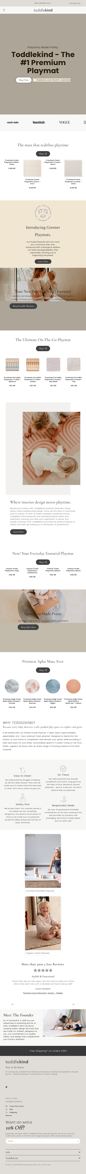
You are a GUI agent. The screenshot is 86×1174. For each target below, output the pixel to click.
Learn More (43, 261)
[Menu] (3, 10)
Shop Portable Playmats (23, 306)
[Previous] (13, 1004)
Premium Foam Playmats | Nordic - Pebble (35, 995)
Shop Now (24, 80)
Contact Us (74, 3)
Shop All (43, 153)
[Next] (73, 1004)
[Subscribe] (77, 1141)
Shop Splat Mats (28, 627)
